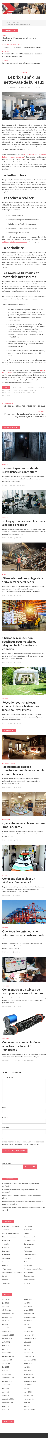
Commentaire (8, 1077)
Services (24, 73)
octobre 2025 (7, 1317)
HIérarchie (6, 1255)
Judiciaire (27, 1262)
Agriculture (28, 1226)
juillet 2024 (28, 1342)
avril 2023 (5, 1370)
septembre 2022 (30, 1381)
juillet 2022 (28, 1385)
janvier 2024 (28, 1353)
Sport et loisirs (29, 1280)
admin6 (22, 485)
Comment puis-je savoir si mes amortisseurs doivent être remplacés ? (21, 1046)
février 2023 (6, 1374)
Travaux (27, 1283)
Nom (4, 1107)
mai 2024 (27, 1346)
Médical (5, 1265)
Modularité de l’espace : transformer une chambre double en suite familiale (23, 770)
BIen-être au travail (9, 1237)
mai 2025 (27, 1324)
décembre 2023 (8, 1356)
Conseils (12, 44)
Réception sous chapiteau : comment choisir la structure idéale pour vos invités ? (20, 706)
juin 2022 (5, 1388)
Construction (29, 1244)
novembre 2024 (29, 1335)
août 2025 (6, 1321)
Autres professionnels (10, 1233)
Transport (6, 1283)
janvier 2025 (28, 1331)
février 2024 (6, 1353)
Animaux (5, 1230)
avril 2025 (5, 1328)
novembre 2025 (29, 1314)
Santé (4, 35)
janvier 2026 (28, 1310)
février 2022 (6, 1395)
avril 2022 (5, 1392)
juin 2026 (5, 1303)
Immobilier (6, 1258)
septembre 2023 (30, 1360)
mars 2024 (28, 1349)
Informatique (7, 1262)
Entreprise (18, 44)
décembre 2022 (8, 1378)
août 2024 (6, 1342)
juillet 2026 (28, 1299)
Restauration (29, 1272)
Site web (5, 1128)
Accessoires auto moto (10, 1226)
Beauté (26, 1233)
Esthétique (28, 1251)
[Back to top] (41, 1431)
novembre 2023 (29, 1356)
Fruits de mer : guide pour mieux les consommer (21, 63)
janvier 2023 (28, 1374)
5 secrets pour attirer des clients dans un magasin (21, 47)
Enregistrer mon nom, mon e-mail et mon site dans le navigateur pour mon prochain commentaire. (23, 1143)
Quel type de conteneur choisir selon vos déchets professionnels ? (23, 935)
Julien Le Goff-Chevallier (30, 87)
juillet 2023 (28, 1363)
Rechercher (6, 1163)
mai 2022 (27, 1388)
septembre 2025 (30, 1317)
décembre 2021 (8, 1399)
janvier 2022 (28, 1395)
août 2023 (6, 1363)
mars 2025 (28, 1328)
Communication (29, 1240)
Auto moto (28, 1230)
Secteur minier (29, 1276)
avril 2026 (5, 1306)
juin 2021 (27, 1406)
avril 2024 (5, 1349)
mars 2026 (28, 1306)
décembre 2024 (8, 1335)
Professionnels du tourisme (12, 1272)
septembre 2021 (8, 1403)
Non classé (28, 1265)
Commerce (5, 44)
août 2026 (6, 1299)
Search (43, 2)
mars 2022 (28, 1392)
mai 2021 (5, 1410)
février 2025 (6, 1331)
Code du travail (29, 1237)
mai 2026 (27, 1303)
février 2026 (6, 1310)
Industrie (27, 1258)
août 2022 (6, 1385)
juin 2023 (5, 1367)
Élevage (27, 1247)
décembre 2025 (8, 1314)
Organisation (7, 1269)
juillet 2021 (6, 1406)
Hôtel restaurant (9, 763)
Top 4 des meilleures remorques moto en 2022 (23, 406)
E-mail (5, 1117)
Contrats (5, 1247)
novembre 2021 (29, 1399)
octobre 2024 (7, 1338)
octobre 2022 (7, 1381)
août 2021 (27, 1403)
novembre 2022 (29, 1378)
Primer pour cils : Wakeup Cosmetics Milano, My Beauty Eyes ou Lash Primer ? (25, 415)
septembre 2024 (30, 1338)
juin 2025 (5, 1324)
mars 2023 (28, 1370)
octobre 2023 (7, 1360)
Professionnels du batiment (34, 1269)
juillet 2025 (28, 1321)
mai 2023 (27, 1367)
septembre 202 (29, 1410)
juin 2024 (5, 1346)
